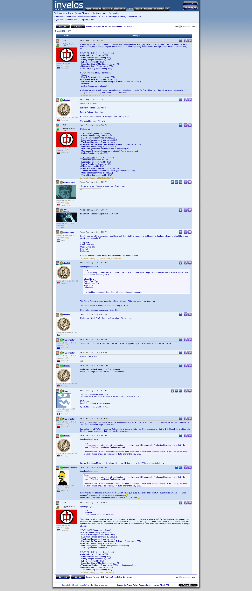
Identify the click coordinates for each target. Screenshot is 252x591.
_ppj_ (65, 209)
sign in (85, 20)
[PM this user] (180, 42)
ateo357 (66, 100)
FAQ (167, 585)
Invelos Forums (92, 26)
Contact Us (121, 585)
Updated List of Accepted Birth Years (94, 407)
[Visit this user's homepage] (176, 392)
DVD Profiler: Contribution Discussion (116, 26)
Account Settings (145, 585)
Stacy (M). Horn (143, 44)
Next (193, 26)
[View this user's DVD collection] (180, 183)
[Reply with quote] (190, 42)
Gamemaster (69, 232)
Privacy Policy (132, 585)
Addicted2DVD (69, 182)
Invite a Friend (159, 585)
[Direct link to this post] (186, 42)
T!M (64, 40)
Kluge (65, 391)
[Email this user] (176, 183)
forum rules (101, 13)
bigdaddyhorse (70, 468)
